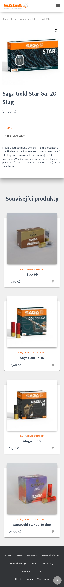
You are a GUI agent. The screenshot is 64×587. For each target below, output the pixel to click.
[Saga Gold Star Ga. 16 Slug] (32, 488)
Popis (8, 127)
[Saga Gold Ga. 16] (32, 321)
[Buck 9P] (32, 238)
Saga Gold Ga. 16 (32, 358)
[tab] (32, 128)
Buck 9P (32, 274)
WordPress (43, 579)
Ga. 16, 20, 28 (22, 352)
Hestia (18, 579)
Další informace (15, 136)
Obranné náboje (17, 19)
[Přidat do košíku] (53, 281)
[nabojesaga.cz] (16, 6)
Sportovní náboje (27, 555)
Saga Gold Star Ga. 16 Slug (32, 524)
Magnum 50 (32, 441)
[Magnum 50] (32, 405)
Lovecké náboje (35, 269)
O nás (40, 571)
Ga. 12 (23, 269)
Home (8, 555)
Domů (5, 19)
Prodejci (26, 571)
